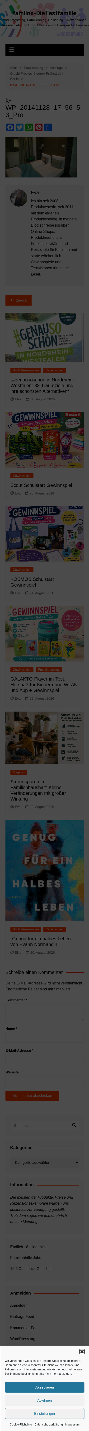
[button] (82, 1351)
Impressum (72, 1424)
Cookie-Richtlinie (21, 1424)
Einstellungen (44, 1413)
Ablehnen (44, 1400)
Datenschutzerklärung (48, 1424)
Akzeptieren (44, 1387)
